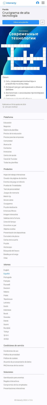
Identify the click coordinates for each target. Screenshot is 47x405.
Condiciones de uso (11, 351)
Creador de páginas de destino (15, 178)
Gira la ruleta (8, 200)
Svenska (7, 317)
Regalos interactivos (11, 381)
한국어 (6, 335)
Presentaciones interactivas (14, 388)
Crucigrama (8, 204)
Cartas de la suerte (11, 240)
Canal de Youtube (10, 159)
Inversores (8, 152)
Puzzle (6, 243)
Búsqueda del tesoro (11, 251)
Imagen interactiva (11, 214)
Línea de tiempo (10, 222)
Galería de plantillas (11, 130)
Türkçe (6, 332)
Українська (8, 299)
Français (7, 281)
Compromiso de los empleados (15, 385)
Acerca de (7, 144)
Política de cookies (11, 358)
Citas (5, 258)
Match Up (7, 196)
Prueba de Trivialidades (12, 185)
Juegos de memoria (11, 193)
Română (7, 328)
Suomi (6, 324)
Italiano (6, 292)
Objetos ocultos (9, 229)
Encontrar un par (10, 225)
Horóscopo (8, 247)
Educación (7, 123)
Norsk (6, 314)
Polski (6, 295)
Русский (7, 285)
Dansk (6, 321)
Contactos (7, 148)
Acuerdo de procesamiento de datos (17, 362)
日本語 (6, 339)
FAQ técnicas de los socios (14, 365)
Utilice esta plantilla (20, 22)
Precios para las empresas (14, 137)
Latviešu (7, 303)
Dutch (6, 306)
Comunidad (8, 141)
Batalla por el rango (11, 254)
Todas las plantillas (11, 163)
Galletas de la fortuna (12, 218)
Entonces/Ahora (10, 211)
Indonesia (7, 310)
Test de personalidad (12, 189)
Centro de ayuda (10, 155)
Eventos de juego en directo (14, 182)
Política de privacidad (12, 355)
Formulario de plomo (11, 236)
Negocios (7, 126)
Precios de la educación (12, 134)
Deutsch (7, 288)
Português (8, 277)
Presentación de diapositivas (14, 233)
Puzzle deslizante (10, 207)
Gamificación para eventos (14, 378)
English (6, 270)
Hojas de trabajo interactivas (14, 175)
